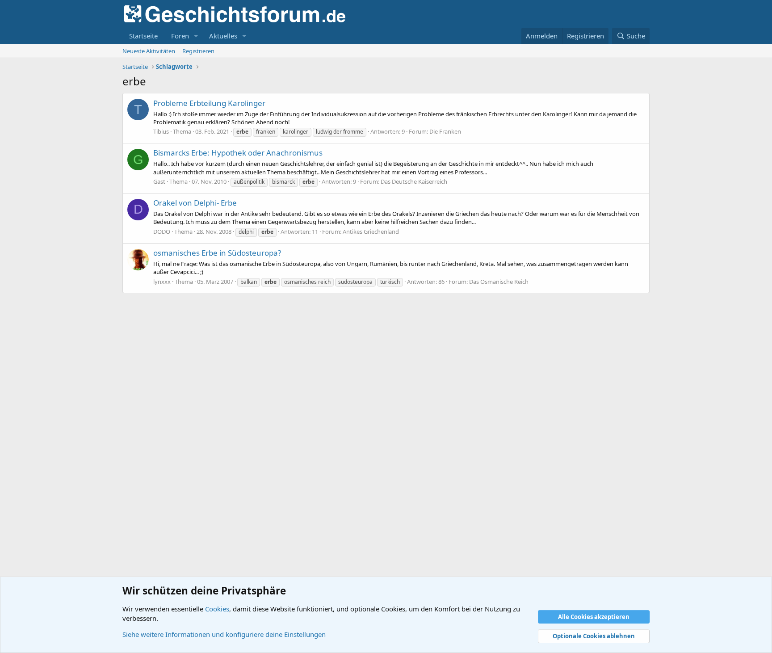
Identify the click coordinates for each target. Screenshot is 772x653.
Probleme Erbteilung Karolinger (209, 103)
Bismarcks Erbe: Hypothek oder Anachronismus (238, 152)
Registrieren (198, 51)
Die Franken (445, 131)
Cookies (217, 608)
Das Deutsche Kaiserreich (414, 181)
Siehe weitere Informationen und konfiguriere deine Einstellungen (224, 634)
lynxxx (162, 282)
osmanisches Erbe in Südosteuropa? (217, 253)
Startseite (143, 35)
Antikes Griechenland (371, 231)
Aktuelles (223, 35)
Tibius (161, 131)
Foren (180, 35)
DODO (161, 231)
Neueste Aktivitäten (148, 51)
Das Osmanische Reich (499, 282)
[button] (196, 36)
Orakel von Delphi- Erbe (195, 203)
